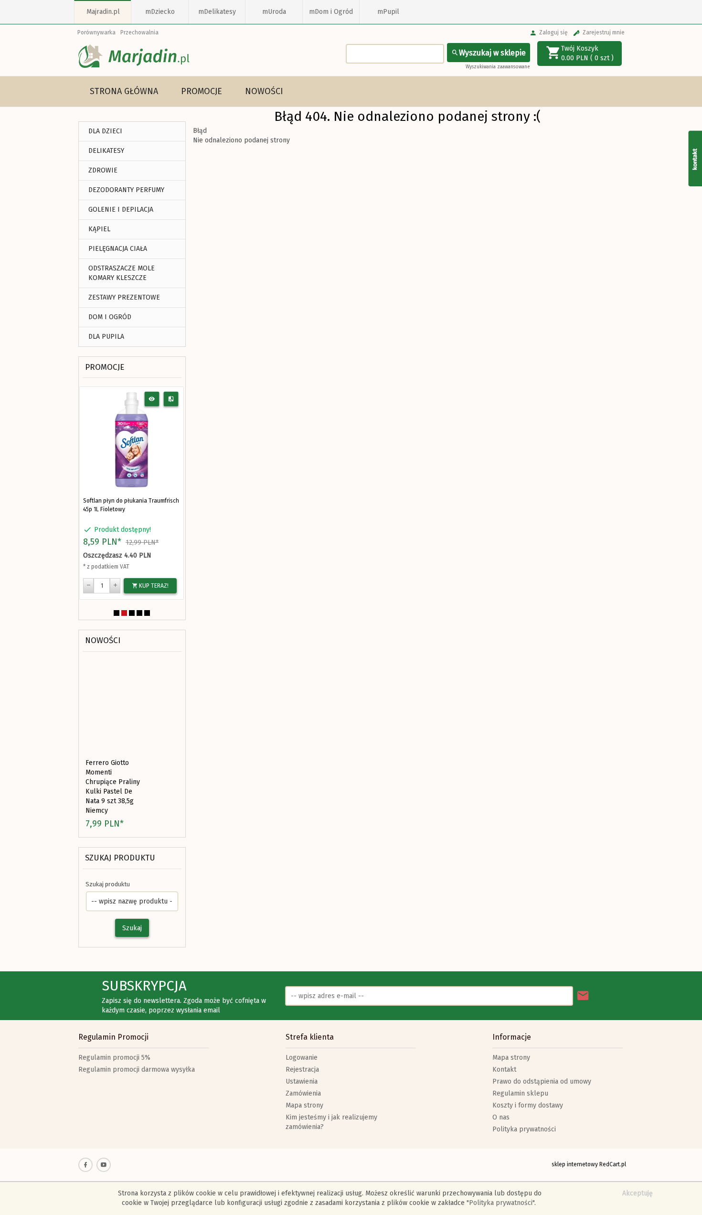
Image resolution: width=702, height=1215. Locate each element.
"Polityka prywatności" (500, 1203)
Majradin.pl (103, 12)
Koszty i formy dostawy (527, 1105)
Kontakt (504, 1069)
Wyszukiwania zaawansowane (498, 67)
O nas (501, 1117)
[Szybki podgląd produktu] (152, 399)
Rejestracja (302, 1069)
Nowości (264, 91)
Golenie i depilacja (120, 209)
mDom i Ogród (331, 12)
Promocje (201, 91)
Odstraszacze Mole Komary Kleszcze (121, 273)
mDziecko (160, 12)
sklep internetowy (575, 1164)
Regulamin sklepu (520, 1093)
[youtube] (103, 1165)
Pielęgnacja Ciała (117, 249)
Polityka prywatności (524, 1129)
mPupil (388, 12)
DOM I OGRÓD (109, 317)
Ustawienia (302, 1081)
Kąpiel (99, 229)
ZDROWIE (102, 170)
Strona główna (124, 91)
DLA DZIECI (105, 131)
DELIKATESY (106, 151)
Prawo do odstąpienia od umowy (541, 1081)
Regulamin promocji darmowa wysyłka (136, 1069)
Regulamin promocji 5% (114, 1058)
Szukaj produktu (120, 858)
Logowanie (302, 1058)
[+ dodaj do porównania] (171, 399)
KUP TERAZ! (153, 585)
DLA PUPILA (106, 337)
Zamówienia (303, 1093)
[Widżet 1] (695, 158)
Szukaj (132, 928)
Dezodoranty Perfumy (126, 190)
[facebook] (85, 1165)
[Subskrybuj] (583, 996)
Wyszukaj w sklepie (492, 52)
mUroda (274, 12)
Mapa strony (304, 1105)
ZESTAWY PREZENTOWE (124, 297)
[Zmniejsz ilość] (88, 585)
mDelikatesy (217, 12)
